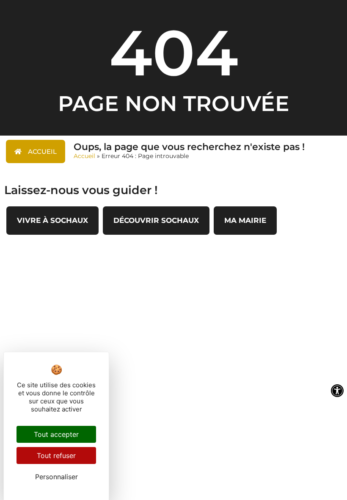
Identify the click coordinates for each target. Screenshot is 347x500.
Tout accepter (56, 434)
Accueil (84, 156)
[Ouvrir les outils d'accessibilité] (337, 390)
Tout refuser (56, 455)
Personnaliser (56, 476)
